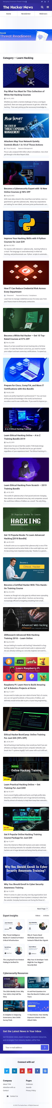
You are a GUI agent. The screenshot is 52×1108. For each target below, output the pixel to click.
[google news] (45, 1070)
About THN (7, 1084)
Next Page (42, 909)
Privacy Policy (31, 1090)
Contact (6, 1090)
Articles (46, 916)
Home (8, 14)
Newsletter (26, 14)
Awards (28, 1087)
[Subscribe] (44, 1047)
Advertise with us (9, 1087)
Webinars (43, 14)
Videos (37, 916)
